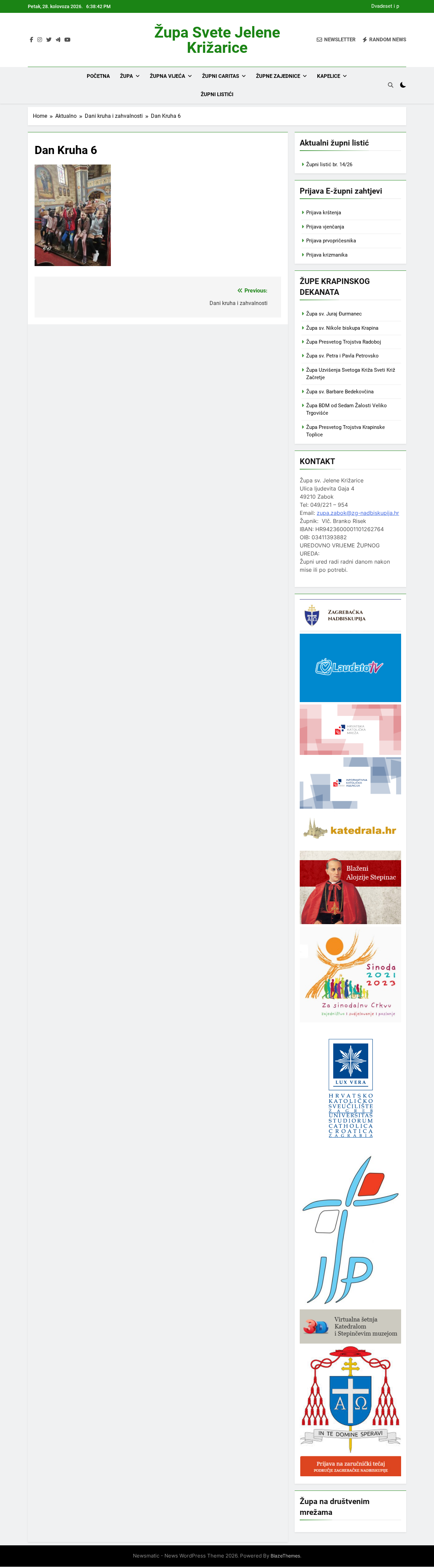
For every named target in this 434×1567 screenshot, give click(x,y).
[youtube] (67, 40)
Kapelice (328, 76)
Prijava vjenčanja (325, 227)
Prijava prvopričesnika (331, 241)
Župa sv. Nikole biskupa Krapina (342, 328)
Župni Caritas (220, 76)
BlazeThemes (285, 1556)
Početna (98, 76)
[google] (58, 40)
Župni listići (217, 94)
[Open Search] (390, 85)
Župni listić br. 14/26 (329, 164)
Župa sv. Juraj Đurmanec (334, 314)
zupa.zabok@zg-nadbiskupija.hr (358, 512)
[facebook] (31, 40)
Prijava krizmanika (327, 255)
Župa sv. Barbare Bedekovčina (340, 392)
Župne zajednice (278, 76)
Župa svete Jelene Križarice (217, 40)
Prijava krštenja (323, 213)
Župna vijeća (167, 76)
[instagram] (39, 40)
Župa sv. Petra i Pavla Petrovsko (342, 356)
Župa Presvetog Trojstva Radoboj (343, 342)
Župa (126, 76)
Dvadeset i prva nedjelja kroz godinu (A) (383, 6)
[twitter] (49, 40)
